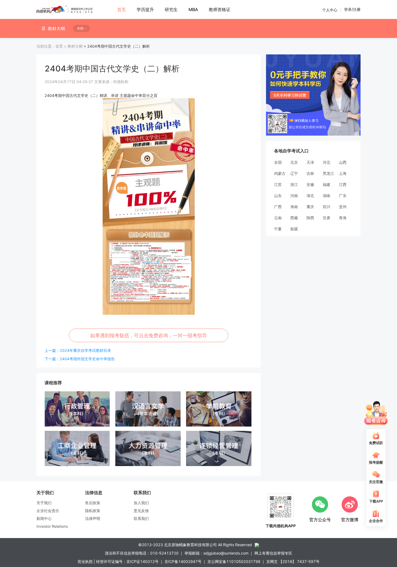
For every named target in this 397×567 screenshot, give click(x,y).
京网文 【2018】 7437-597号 (292, 561)
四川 (326, 206)
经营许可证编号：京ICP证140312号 (127, 561)
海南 (294, 206)
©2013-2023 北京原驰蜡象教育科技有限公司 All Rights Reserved (195, 544)
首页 (52, 46)
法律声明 (92, 518)
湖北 (310, 195)
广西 (278, 206)
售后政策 (92, 502)
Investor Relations (52, 526)
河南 (294, 195)
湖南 (326, 195)
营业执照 (85, 561)
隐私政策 (92, 510)
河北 (326, 162)
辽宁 (294, 173)
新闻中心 (44, 518)
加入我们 (141, 502)
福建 (326, 184)
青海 (342, 217)
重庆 (310, 206)
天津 (310, 162)
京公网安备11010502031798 (233, 561)
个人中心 (329, 9)
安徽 (310, 184)
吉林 (310, 173)
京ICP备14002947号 (182, 561)
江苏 (278, 184)
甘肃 (326, 217)
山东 (278, 195)
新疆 (294, 229)
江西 (342, 184)
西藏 (294, 217)
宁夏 (278, 229)
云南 (278, 217)
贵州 (342, 206)
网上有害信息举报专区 (273, 553)
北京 (294, 162)
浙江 (294, 184)
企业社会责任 (47, 510)
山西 (342, 162)
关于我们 (44, 502)
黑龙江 (328, 173)
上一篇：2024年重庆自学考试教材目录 (78, 350)
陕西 (310, 217)
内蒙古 (279, 173)
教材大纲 (75, 46)
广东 (342, 195)
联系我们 (141, 518)
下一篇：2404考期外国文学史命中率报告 (80, 358)
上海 (342, 173)
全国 (278, 162)
